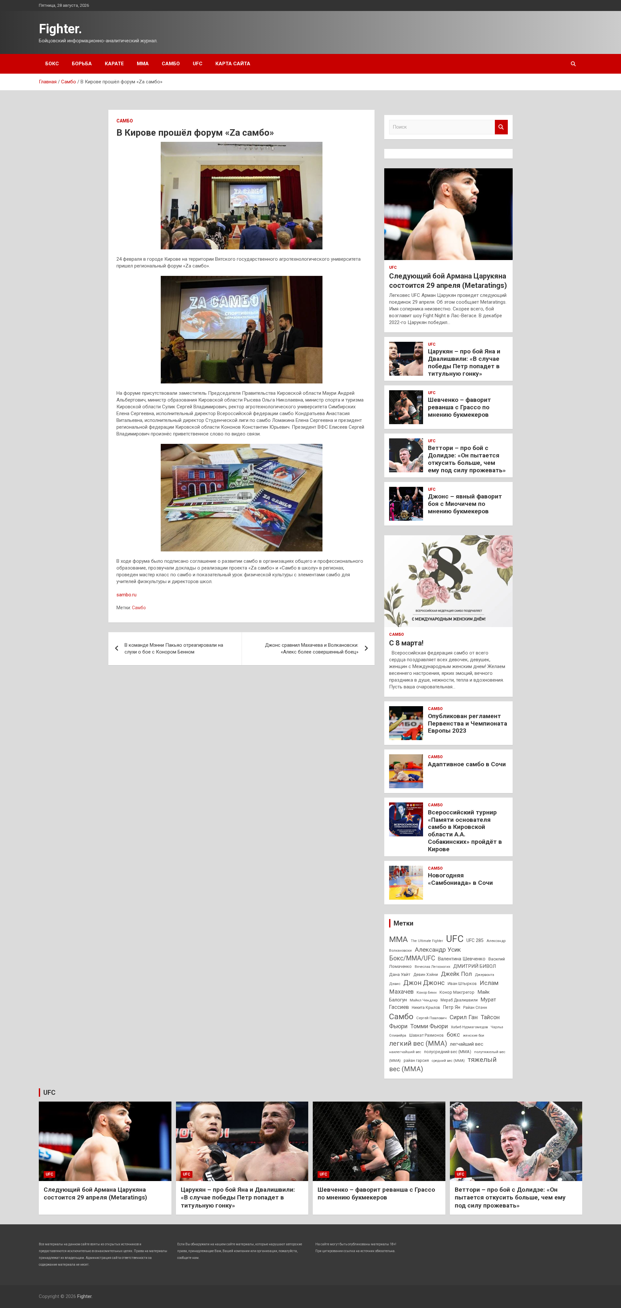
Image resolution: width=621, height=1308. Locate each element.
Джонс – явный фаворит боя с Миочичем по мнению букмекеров (465, 504)
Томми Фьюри (429, 1026)
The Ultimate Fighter (427, 941)
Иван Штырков (462, 983)
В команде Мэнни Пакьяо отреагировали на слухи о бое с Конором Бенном (174, 648)
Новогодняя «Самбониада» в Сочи (460, 879)
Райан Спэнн (475, 1007)
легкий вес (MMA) (418, 1043)
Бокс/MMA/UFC (412, 958)
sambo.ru (126, 595)
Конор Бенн (427, 992)
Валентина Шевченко (461, 959)
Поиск (501, 127)
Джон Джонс (424, 983)
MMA (398, 939)
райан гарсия (416, 1060)
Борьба (82, 64)
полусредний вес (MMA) (447, 1051)
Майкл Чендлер (424, 1000)
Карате (114, 64)
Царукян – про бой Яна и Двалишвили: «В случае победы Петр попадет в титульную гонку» (464, 362)
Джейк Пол (456, 973)
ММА (143, 64)
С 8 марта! (406, 643)
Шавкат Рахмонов (426, 1035)
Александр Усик (438, 949)
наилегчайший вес (405, 1052)
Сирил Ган (464, 1017)
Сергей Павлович (431, 1018)
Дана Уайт (399, 974)
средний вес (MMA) (448, 1061)
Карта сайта (232, 64)
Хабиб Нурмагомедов (469, 1027)
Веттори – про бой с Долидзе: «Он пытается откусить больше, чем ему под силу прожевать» (467, 459)
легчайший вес (466, 1044)
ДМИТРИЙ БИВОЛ (474, 966)
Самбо (171, 64)
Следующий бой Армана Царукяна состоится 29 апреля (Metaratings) (95, 1193)
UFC (197, 64)
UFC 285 (475, 940)
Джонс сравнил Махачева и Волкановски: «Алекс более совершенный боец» (311, 648)
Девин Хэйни (425, 974)
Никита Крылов (426, 1007)
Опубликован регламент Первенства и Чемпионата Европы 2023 (467, 723)
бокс (453, 1034)
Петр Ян (451, 1007)
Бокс (52, 64)
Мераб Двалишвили (459, 1000)
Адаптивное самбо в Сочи (467, 764)
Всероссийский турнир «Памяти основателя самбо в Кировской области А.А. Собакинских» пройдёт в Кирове (465, 831)
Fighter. (60, 29)
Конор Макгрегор (457, 992)
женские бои (473, 1035)
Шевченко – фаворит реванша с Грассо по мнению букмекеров (459, 407)
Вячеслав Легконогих (432, 967)
